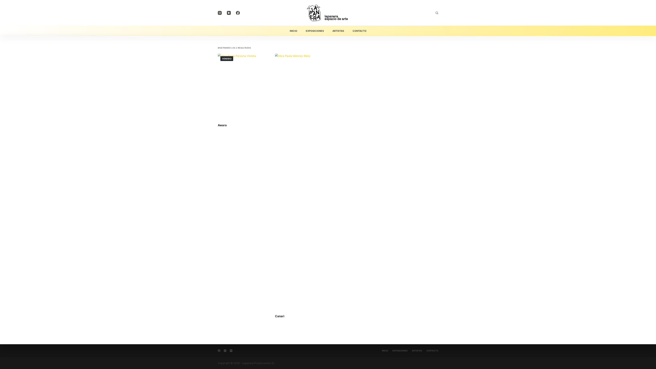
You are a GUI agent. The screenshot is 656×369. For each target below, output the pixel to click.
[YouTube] (229, 13)
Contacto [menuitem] (359, 30)
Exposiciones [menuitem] (315, 30)
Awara (222, 125)
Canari (279, 316)
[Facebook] (238, 13)
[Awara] (242, 86)
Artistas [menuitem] (338, 30)
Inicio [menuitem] (293, 30)
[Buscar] (437, 13)
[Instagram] (220, 13)
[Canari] (299, 182)
